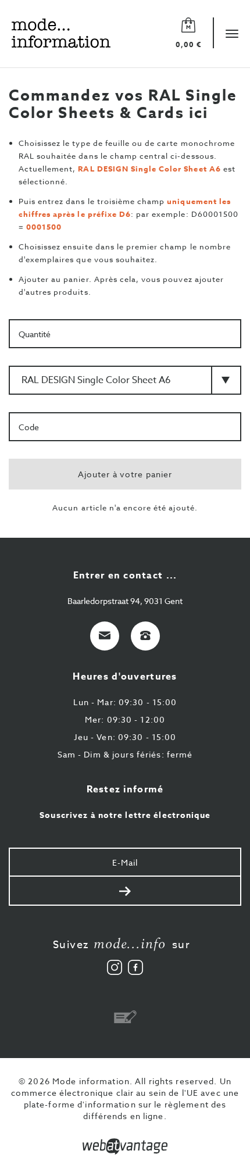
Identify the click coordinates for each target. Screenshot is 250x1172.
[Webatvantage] (125, 1146)
